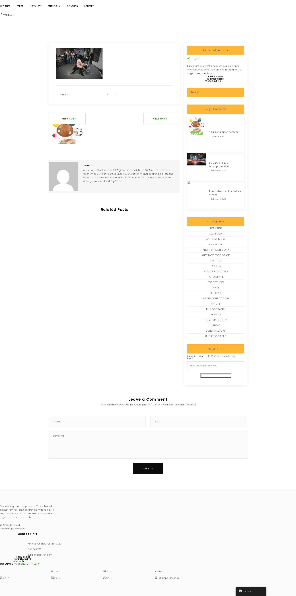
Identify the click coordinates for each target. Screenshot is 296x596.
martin (88, 165)
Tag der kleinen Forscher (224, 132)
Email (190, 358)
